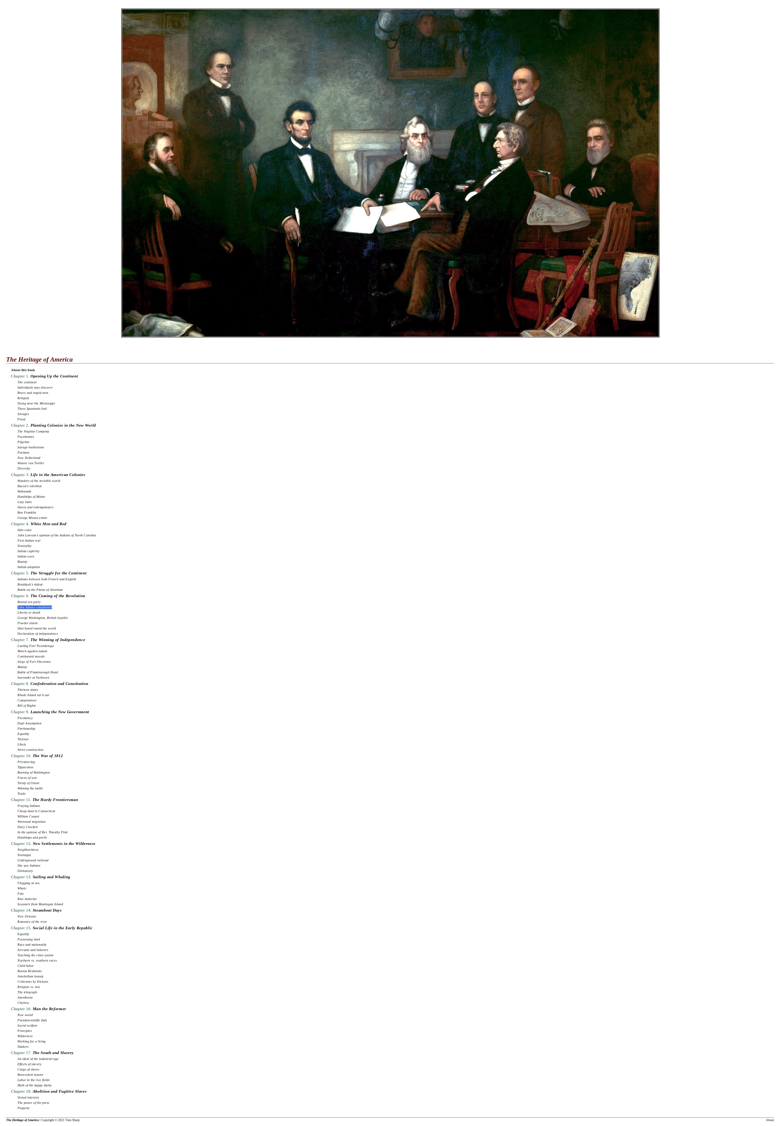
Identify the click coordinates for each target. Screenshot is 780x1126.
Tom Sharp (72, 1120)
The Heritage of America (22, 1120)
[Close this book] (390, 349)
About (770, 1120)
